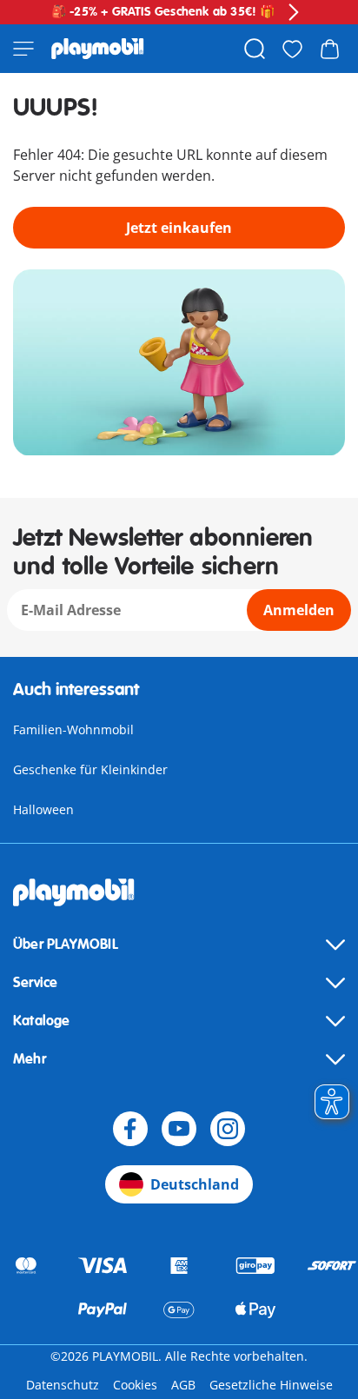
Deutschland (194, 1184)
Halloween (43, 809)
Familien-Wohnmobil (73, 729)
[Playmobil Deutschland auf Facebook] (130, 1128)
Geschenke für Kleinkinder (90, 769)
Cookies (135, 1384)
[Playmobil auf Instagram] (227, 1128)
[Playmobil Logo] (97, 48)
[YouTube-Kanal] (179, 1128)
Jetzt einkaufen (179, 227)
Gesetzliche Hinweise (271, 1384)
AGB (183, 1384)
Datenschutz (62, 1384)
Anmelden (299, 610)
